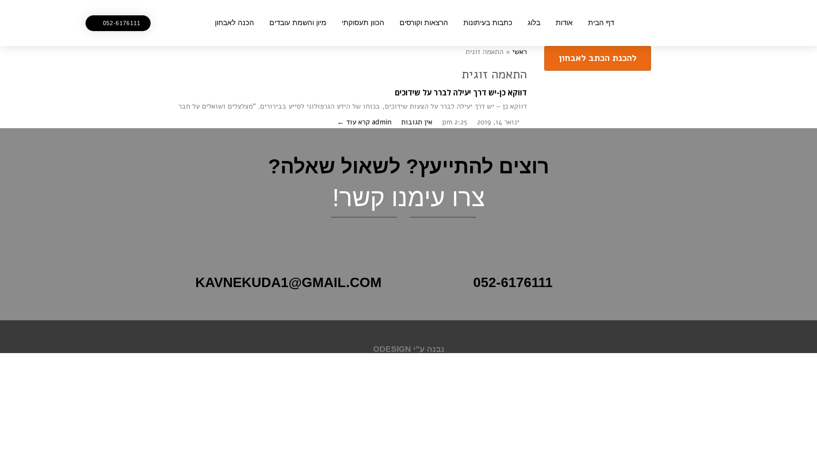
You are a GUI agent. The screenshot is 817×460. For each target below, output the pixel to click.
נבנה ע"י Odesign (408, 349)
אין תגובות (416, 122)
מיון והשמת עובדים (297, 23)
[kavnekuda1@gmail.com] (398, 278)
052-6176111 (513, 282)
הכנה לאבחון (234, 23)
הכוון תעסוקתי (363, 23)
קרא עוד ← (353, 122)
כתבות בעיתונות (487, 23)
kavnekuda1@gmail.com (288, 282)
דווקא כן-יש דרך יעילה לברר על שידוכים (461, 92)
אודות (564, 23)
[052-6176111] (564, 278)
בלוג (534, 23)
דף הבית (601, 23)
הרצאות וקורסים (424, 23)
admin (381, 122)
